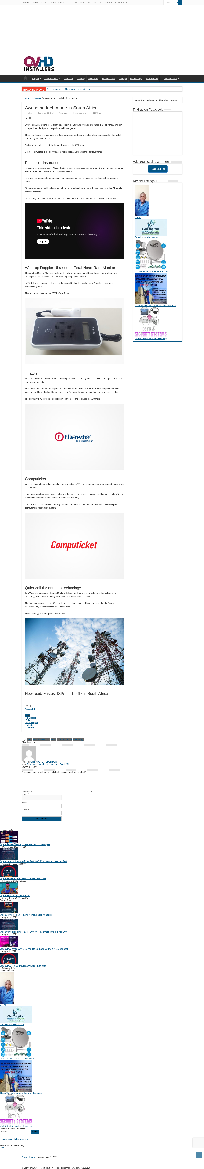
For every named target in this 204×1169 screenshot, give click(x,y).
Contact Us (91, 2)
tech (70, 739)
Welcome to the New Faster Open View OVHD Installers (26, 78)
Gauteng (81, 78)
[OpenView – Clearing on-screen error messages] (9, 837)
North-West (93, 78)
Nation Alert (36, 98)
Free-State (68, 78)
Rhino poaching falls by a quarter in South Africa (46, 764)
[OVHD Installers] (39, 63)
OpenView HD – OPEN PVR (39, 762)
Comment (27, 791)
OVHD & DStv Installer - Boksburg (151, 338)
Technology (78, 739)
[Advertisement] (102, 32)
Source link (30, 709)
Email (25, 803)
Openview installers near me (15, 1139)
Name (25, 794)
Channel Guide (170, 78)
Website (25, 809)
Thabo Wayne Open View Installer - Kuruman (155, 305)
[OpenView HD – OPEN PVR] (9, 888)
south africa (62, 739)
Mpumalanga (136, 78)
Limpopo (123, 78)
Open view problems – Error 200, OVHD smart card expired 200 (33, 861)
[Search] (180, 2)
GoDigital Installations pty (146, 237)
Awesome (37, 739)
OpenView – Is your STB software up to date (23, 878)
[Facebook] (161, 3)
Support (35, 78)
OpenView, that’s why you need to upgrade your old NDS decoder (34, 948)
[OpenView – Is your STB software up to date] (9, 871)
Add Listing (79, 2)
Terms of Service (122, 2)
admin (30, 113)
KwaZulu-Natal (108, 78)
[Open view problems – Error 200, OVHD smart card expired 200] (9, 854)
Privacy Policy (106, 2)
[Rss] (158, 3)
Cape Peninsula (51, 78)
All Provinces (152, 78)
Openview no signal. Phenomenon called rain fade (68, 89)
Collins (138, 217)
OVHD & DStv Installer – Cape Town (151, 271)
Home (26, 98)
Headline (46, 739)
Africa (29, 739)
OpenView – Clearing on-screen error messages (25, 844)
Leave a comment (80, 113)
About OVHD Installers (61, 2)
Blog (2, 1148)
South (53, 739)
